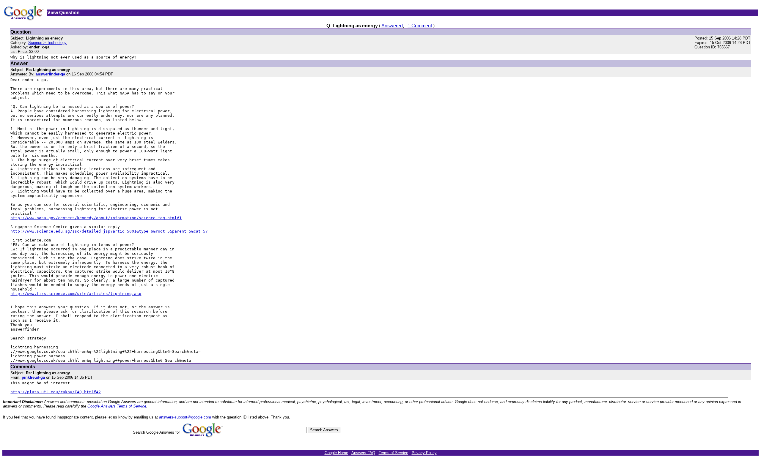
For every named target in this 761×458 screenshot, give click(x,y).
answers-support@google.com (185, 417)
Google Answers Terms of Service (116, 406)
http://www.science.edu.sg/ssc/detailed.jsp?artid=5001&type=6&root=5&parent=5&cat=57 (109, 231)
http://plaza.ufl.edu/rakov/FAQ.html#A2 (55, 392)
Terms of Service (393, 453)
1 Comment (420, 25)
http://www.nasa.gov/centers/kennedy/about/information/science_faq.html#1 (96, 218)
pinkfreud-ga (33, 377)
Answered (392, 25)
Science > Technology (47, 42)
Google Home (336, 453)
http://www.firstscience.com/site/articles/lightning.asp (75, 293)
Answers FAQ (363, 453)
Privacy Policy (424, 453)
